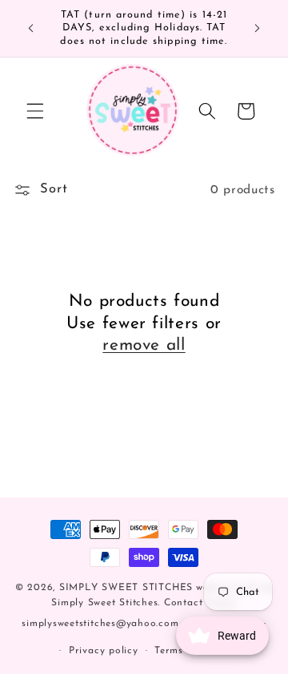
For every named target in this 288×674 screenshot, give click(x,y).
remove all (143, 345)
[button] (35, 111)
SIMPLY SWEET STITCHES (126, 588)
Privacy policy (103, 651)
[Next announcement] (257, 28)
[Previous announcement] (31, 28)
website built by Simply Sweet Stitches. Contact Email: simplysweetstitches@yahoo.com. (147, 606)
